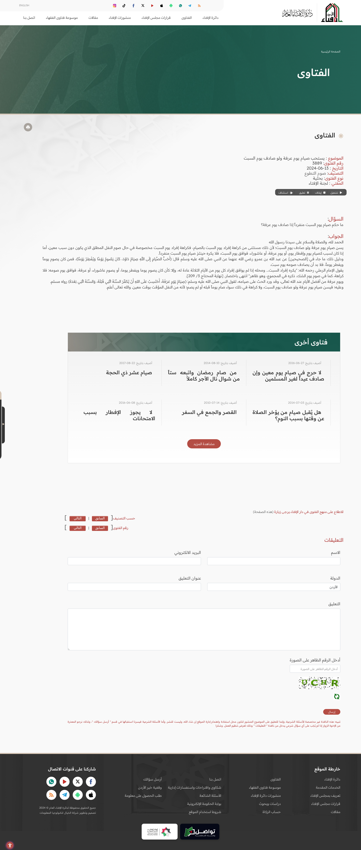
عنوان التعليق (190, 578)
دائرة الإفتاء (332, 779)
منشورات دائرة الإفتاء (266, 795)
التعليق (334, 603)
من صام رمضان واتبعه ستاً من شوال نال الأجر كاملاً (204, 375)
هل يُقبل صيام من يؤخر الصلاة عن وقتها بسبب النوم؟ (288, 415)
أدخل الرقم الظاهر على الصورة (315, 659)
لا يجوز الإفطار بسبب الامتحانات (119, 415)
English (24, 5)
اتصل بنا (29, 17)
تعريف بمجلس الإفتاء (325, 795)
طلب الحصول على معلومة (143, 795)
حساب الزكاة (272, 812)
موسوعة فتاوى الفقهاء (265, 787)
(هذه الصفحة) (263, 512)
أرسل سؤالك (152, 779)
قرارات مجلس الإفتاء (325, 804)
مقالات (335, 812)
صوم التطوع (315, 173)
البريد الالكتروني (187, 552)
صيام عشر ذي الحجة (129, 372)
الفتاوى (276, 779)
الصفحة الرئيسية (330, 51)
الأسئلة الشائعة (210, 795)
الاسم (335, 552)
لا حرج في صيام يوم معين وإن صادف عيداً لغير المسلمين (288, 375)
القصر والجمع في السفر (209, 412)
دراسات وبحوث (270, 804)
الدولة (335, 578)
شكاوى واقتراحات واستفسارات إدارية (194, 787)
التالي (77, 518)
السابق (100, 518)
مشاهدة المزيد (204, 444)
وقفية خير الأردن (150, 787)
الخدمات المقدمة (328, 787)
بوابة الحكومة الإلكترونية (204, 804)
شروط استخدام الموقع (205, 812)
